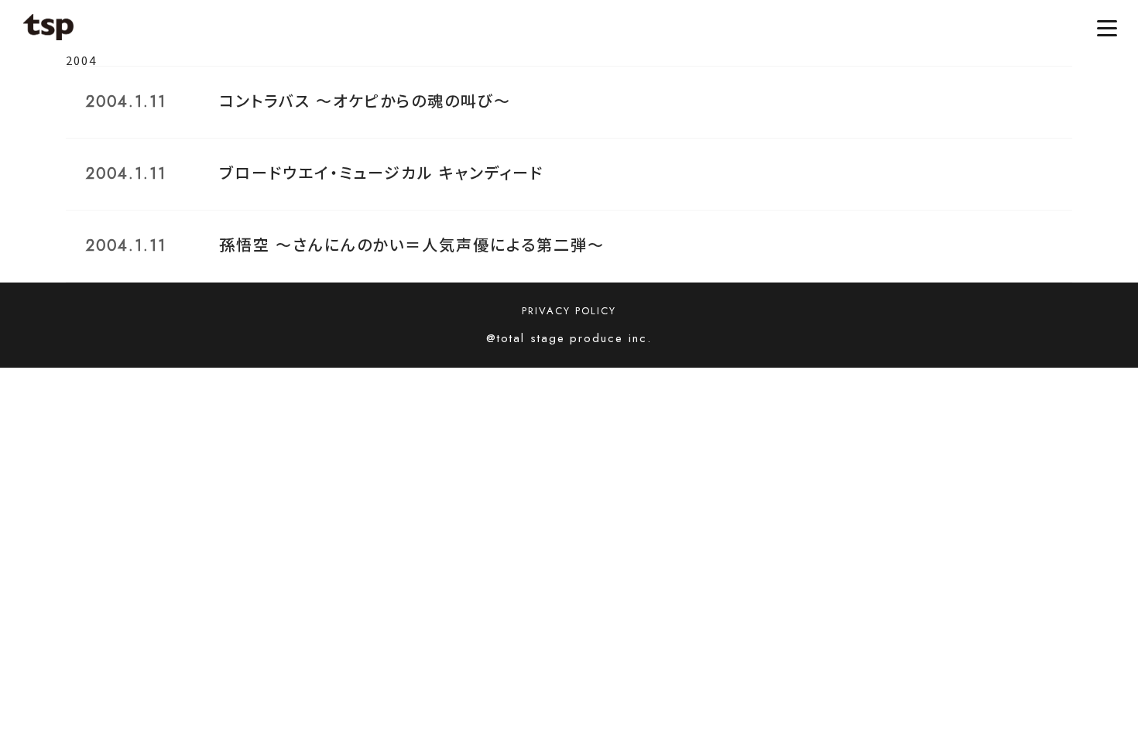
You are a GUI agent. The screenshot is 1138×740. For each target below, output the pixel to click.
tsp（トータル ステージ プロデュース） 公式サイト (48, 27)
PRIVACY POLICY (568, 311)
